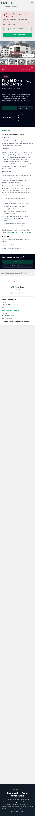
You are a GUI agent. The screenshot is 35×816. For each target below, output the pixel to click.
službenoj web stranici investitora (20, 232)
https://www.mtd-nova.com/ (11, 310)
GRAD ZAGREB (13, 6)
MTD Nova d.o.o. (18, 88)
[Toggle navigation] (32, 3)
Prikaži (16, 305)
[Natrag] (2, 6)
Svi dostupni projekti (18, 34)
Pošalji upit (8, 108)
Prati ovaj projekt (26, 108)
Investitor (17, 289)
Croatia (7, 6)
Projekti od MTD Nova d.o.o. (18, 29)
